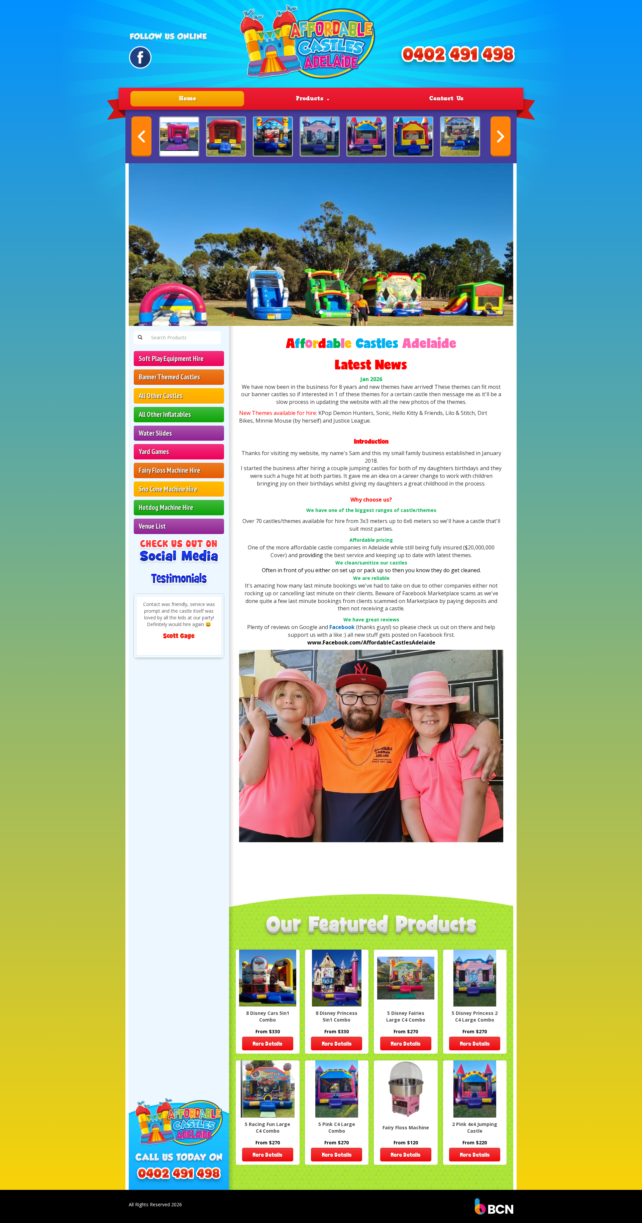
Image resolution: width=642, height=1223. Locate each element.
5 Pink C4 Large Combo (336, 1127)
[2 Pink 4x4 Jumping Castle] (366, 136)
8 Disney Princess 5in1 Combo (336, 1016)
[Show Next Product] (500, 136)
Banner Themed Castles (169, 376)
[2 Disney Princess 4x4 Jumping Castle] (320, 136)
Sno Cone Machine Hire (168, 489)
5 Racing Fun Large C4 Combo (267, 1127)
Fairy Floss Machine (406, 1127)
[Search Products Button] (140, 337)
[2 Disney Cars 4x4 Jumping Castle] (273, 136)
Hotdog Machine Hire (166, 507)
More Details (267, 1043)
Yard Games (154, 451)
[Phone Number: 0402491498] (458, 57)
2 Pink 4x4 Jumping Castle (474, 1127)
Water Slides (155, 433)
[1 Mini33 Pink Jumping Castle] (179, 136)
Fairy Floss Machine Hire (169, 470)
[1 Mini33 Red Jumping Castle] (226, 136)
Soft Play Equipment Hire (171, 358)
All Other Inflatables (165, 414)
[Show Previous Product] (141, 136)
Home (187, 98)
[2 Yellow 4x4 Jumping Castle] (413, 136)
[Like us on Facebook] (140, 57)
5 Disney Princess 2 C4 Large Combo (475, 1016)
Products (311, 98)
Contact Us (446, 98)
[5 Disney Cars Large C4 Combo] (460, 136)
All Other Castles (161, 395)
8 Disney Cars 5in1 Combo (267, 1016)
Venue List (152, 526)
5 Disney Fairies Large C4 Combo (405, 1016)
